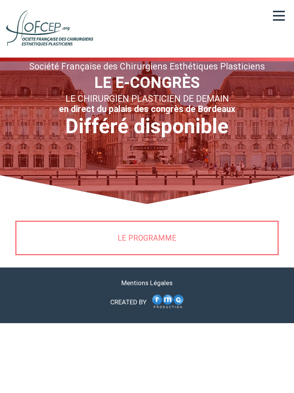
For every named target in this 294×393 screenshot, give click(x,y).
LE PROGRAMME (147, 238)
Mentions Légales (147, 283)
